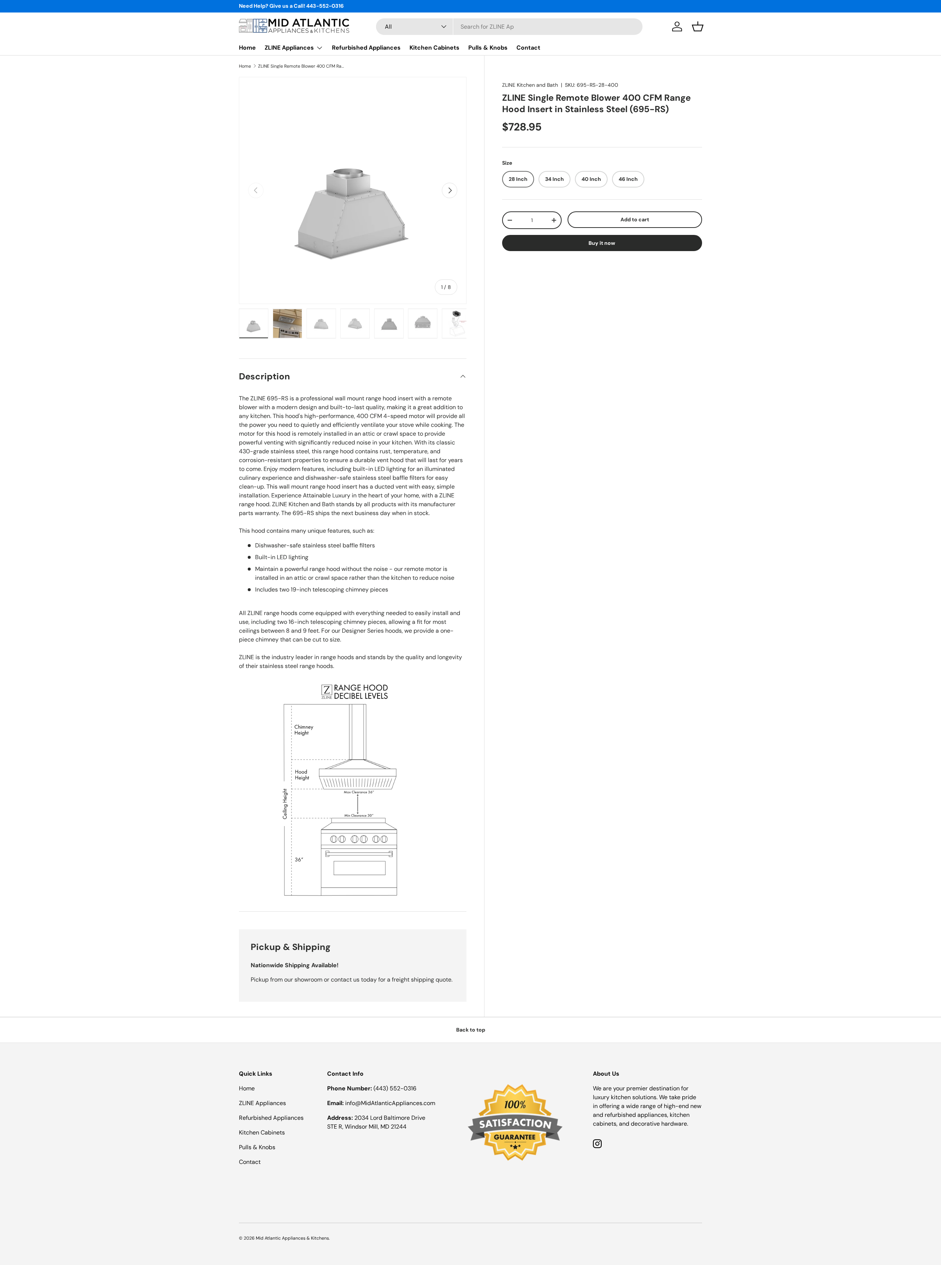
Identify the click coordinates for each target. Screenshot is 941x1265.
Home (247, 47)
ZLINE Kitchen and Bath (530, 85)
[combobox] (509, 26)
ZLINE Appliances (289, 47)
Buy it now (601, 243)
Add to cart (634, 219)
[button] (698, 26)
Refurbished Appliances (366, 47)
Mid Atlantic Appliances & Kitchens (292, 1238)
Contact (528, 47)
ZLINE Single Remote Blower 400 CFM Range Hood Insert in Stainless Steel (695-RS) (302, 66)
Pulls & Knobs (488, 47)
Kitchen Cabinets (434, 47)
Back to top (470, 1029)
